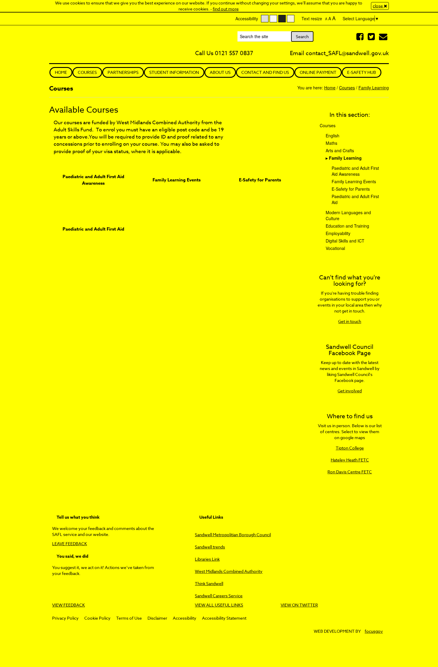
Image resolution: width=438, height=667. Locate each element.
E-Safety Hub (361, 72)
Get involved (350, 391)
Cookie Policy (97, 618)
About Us (220, 72)
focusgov (374, 631)
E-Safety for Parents (260, 180)
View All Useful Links (219, 605)
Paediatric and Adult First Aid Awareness (93, 179)
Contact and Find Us (265, 72)
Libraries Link (207, 559)
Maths (331, 143)
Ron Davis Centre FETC (349, 472)
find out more (226, 9)
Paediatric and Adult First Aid (93, 229)
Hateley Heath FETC (350, 460)
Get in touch (349, 321)
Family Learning (373, 88)
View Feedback (68, 605)
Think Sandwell (209, 583)
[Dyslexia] (290, 18)
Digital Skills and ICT (345, 241)
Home (61, 72)
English (332, 136)
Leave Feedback (69, 543)
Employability (338, 233)
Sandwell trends (210, 547)
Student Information (174, 72)
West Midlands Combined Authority (229, 571)
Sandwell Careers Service (219, 595)
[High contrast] (282, 18)
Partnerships (123, 72)
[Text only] (273, 18)
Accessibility (184, 618)
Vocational (335, 248)
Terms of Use (129, 618)
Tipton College (350, 448)
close (378, 6)
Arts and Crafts (340, 150)
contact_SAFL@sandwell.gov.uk (347, 53)
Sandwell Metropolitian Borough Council (233, 534)
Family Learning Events (177, 180)
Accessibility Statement (224, 618)
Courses (87, 72)
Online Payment (318, 72)
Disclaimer (157, 618)
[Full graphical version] (264, 18)
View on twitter (299, 605)
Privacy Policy (65, 618)
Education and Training (347, 226)
